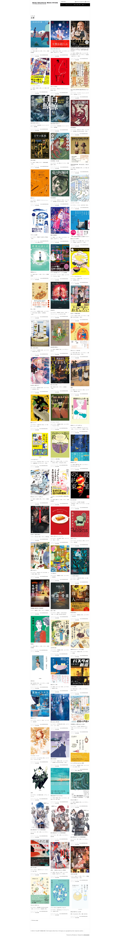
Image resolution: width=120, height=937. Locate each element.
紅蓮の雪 (52, 310)
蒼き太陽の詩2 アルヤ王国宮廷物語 (58, 832)
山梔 (32, 792)
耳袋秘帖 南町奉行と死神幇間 (37, 608)
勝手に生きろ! (34, 570)
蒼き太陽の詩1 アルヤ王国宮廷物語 (38, 829)
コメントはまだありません (44, 54)
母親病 (32, 643)
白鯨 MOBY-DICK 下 (55, 123)
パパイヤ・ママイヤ (75, 202)
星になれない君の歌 (55, 721)
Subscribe (78, 1)
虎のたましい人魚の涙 (75, 350)
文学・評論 (37, 130)
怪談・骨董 (53, 610)
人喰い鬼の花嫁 (74, 874)
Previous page (35, 920)
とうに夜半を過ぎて (75, 575)
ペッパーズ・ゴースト (35, 85)
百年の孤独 (33, 160)
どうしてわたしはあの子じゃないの (58, 907)
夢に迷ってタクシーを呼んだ (37, 496)
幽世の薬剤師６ (54, 235)
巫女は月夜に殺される (55, 48)
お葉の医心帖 (53, 647)
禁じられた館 (33, 867)
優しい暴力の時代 (34, 347)
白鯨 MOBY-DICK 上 (35, 122)
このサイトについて (68, 4)
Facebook (88, 1)
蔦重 (72, 387)
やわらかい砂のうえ (35, 905)
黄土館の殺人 (73, 612)
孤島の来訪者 (53, 758)
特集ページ (84, 4)
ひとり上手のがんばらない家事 (77, 763)
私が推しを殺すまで (35, 385)
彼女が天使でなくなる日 (76, 911)
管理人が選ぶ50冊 (77, 4)
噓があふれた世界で (75, 238)
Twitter (83, 1)
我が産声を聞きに (54, 347)
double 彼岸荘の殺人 (35, 534)
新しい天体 (33, 309)
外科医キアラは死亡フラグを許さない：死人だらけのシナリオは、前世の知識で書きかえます (79, 49)
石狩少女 (32, 680)
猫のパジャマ (33, 422)
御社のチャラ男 (54, 684)
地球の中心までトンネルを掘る (77, 649)
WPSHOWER (86, 934)
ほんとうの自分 (54, 86)
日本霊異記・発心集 (55, 160)
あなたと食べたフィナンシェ (57, 536)
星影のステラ (33, 718)
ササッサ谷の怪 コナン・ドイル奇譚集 (59, 272)
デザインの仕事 (34, 234)
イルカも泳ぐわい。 (35, 459)
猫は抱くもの (73, 462)
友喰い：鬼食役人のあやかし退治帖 (58, 870)
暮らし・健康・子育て (78, 770)
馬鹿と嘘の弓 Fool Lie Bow (56, 795)
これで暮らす (53, 573)
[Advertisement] (60, 10)
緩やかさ (32, 197)
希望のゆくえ (33, 272)
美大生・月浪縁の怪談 (75, 313)
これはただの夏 (34, 48)
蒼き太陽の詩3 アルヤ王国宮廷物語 (78, 837)
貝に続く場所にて (74, 799)
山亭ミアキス (73, 538)
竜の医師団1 (53, 197)
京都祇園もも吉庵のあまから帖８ (78, 724)
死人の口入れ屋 (54, 384)
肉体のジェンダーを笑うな (76, 425)
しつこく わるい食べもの (76, 276)
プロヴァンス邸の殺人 (55, 459)
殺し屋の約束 (73, 499)
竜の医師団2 (73, 127)
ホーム (62, 4)
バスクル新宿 (73, 686)
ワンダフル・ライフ (35, 755)
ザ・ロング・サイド (55, 422)
